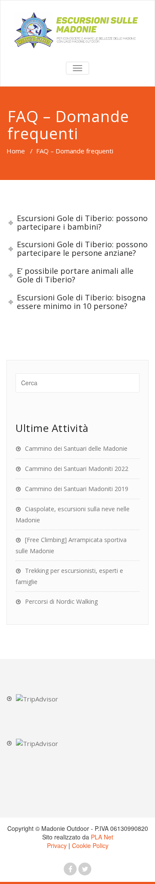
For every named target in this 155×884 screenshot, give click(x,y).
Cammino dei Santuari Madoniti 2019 (76, 489)
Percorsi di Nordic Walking (61, 601)
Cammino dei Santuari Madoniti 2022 (76, 468)
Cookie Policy (90, 845)
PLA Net (102, 837)
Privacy (57, 845)
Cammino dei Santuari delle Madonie (76, 448)
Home (15, 151)
